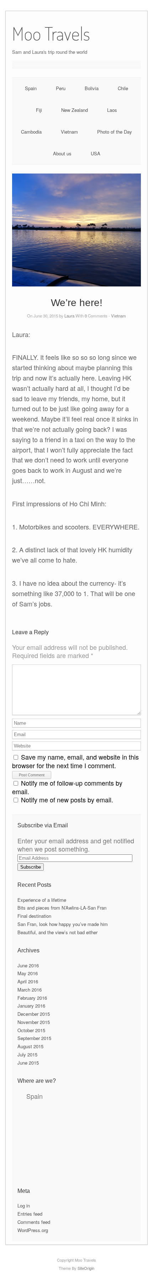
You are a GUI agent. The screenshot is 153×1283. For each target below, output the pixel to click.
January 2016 (31, 1005)
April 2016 (27, 981)
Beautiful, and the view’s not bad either (57, 932)
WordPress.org (32, 1230)
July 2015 (27, 1054)
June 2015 (28, 1062)
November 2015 (33, 1022)
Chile (123, 88)
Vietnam (69, 131)
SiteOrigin (86, 1268)
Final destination (34, 915)
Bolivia (92, 88)
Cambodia (31, 131)
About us (62, 153)
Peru (60, 88)
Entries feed (29, 1213)
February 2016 (32, 997)
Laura (69, 316)
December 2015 (33, 1013)
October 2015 (31, 1030)
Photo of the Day (114, 131)
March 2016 (29, 989)
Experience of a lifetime (41, 899)
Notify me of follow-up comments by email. (67, 787)
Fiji (39, 110)
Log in (23, 1205)
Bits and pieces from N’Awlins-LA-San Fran (61, 907)
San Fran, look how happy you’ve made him (62, 924)
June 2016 (28, 965)
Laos (112, 110)
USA (95, 153)
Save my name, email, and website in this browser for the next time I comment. (75, 761)
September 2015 (34, 1038)
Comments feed (33, 1222)
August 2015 (30, 1046)
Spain (31, 88)
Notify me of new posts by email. (67, 799)
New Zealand (74, 110)
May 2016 (27, 973)
